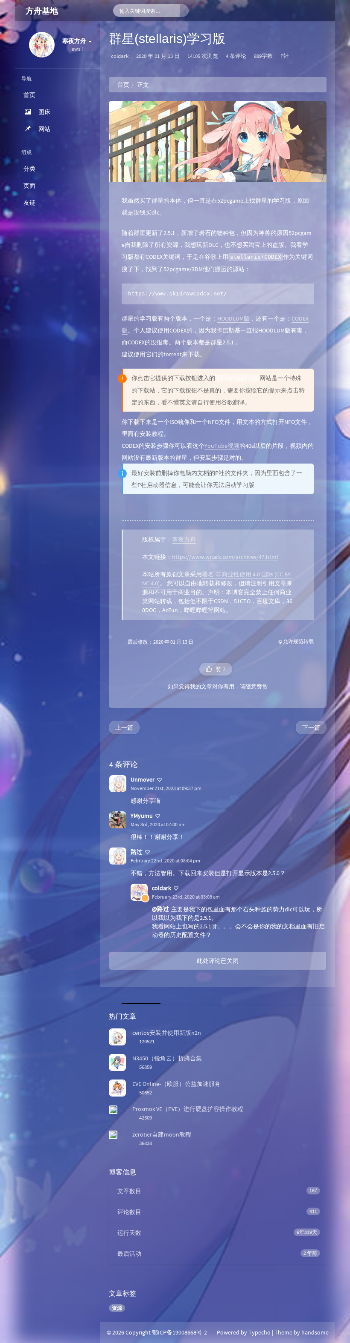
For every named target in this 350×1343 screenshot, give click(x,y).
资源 (117, 1308)
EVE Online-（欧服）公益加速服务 (176, 1084)
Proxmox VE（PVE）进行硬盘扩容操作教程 (187, 1109)
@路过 (160, 909)
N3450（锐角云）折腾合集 (167, 1058)
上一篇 (124, 727)
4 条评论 (236, 56)
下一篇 (311, 727)
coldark (119, 56)
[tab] (139, 995)
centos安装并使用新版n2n (166, 1033)
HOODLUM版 (233, 318)
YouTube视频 (221, 446)
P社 (284, 56)
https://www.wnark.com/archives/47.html (225, 557)
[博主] (145, 898)
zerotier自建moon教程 (161, 1134)
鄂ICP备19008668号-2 (179, 1332)
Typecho (259, 1332)
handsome (315, 1332)
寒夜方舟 (184, 539)
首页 (123, 85)
